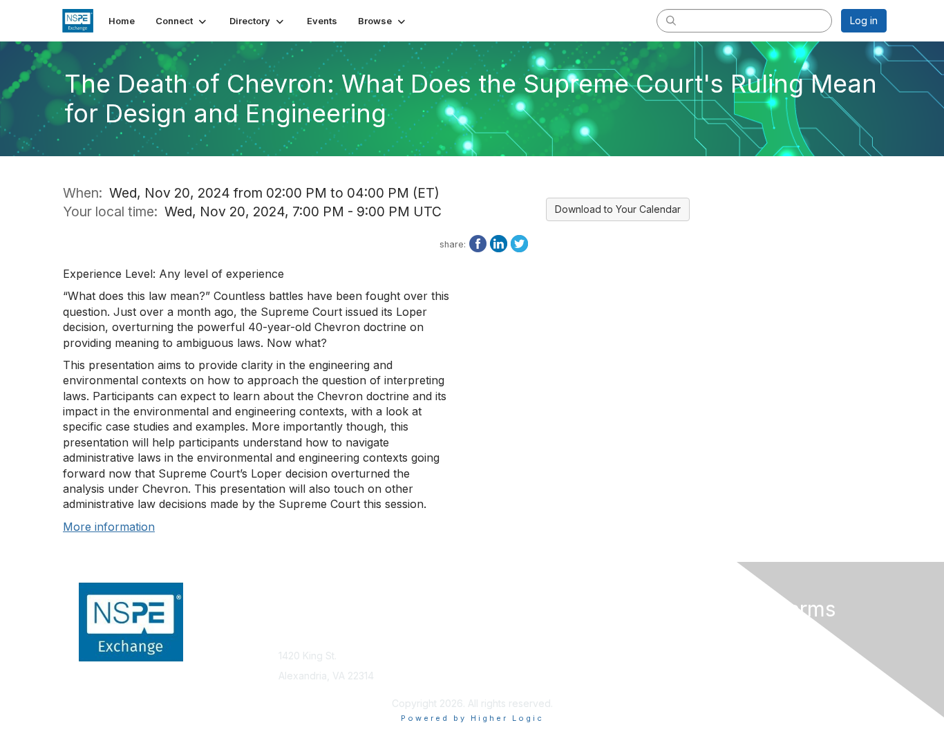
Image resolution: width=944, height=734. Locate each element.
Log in (864, 20)
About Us (698, 635)
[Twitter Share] (519, 243)
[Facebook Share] (478, 243)
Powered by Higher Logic (472, 718)
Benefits (496, 649)
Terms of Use (708, 649)
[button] (182, 20)
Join (487, 635)
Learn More (504, 662)
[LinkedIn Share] (498, 243)
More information (109, 527)
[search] (671, 20)
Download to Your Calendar (618, 209)
